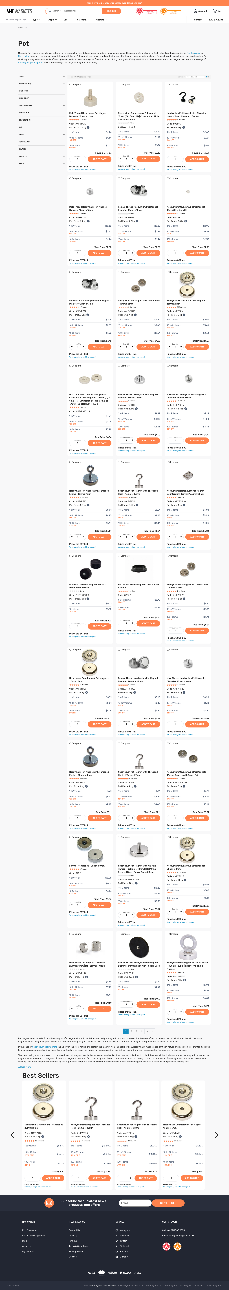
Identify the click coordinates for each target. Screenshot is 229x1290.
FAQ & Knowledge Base (33, 1235)
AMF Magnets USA (173, 1285)
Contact (198, 20)
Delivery (73, 1235)
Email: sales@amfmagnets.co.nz (178, 1235)
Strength (82, 20)
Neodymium (24, 56)
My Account (28, 1251)
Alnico (197, 53)
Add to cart (100, 159)
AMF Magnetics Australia (130, 1285)
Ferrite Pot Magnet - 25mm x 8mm (87, 866)
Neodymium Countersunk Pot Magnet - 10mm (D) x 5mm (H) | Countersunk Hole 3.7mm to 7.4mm (138, 116)
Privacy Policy (76, 1251)
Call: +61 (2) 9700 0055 (173, 1230)
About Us (26, 1246)
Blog (24, 1241)
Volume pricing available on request (82, 169)
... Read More (24, 1067)
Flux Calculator (29, 1230)
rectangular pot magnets (30, 62)
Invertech (199, 1285)
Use (65, 20)
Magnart (188, 1285)
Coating (100, 20)
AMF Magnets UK (153, 1285)
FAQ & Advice (216, 20)
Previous (12, 1135)
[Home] (19, 11)
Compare (76, 84)
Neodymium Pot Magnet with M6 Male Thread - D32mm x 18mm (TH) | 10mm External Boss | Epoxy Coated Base (137, 869)
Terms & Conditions (78, 1246)
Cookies (73, 1257)
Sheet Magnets (213, 1285)
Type (35, 20)
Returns (73, 1241)
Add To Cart (53, 1178)
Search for (59, 11)
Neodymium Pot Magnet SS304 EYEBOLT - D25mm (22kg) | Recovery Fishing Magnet (187, 965)
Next (216, 1135)
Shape (50, 20)
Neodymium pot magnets (44, 1047)
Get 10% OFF (168, 1203)
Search (111, 11)
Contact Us (74, 1230)
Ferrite (190, 53)
